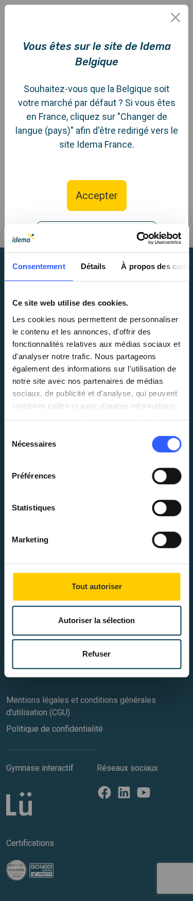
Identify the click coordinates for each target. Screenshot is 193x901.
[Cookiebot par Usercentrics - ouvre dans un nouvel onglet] (137, 238)
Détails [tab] (93, 266)
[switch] (166, 476)
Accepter (97, 195)
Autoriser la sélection (96, 620)
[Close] (175, 17)
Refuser (96, 653)
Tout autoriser (97, 586)
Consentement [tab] (38, 266)
